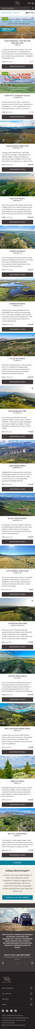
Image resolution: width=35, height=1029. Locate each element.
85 (29, 193)
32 (29, 775)
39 (29, 35)
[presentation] (6, 13)
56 (29, 140)
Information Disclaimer (8, 1020)
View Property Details (17, 169)
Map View (31, 13)
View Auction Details (17, 66)
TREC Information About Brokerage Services (15, 1018)
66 (29, 353)
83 (29, 405)
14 (29, 90)
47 (29, 723)
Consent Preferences (8, 1022)
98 (29, 298)
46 (29, 512)
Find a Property (8, 988)
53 (29, 670)
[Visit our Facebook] (11, 1011)
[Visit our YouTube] (3, 1011)
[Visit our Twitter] (16, 1011)
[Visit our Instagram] (7, 1011)
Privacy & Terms (20, 1020)
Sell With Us (6, 993)
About (4, 1004)
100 (29, 828)
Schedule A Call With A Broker (17, 897)
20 (29, 565)
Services (5, 999)
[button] (16, 13)
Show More (17, 863)
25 (29, 618)
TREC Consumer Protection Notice (12, 1015)
